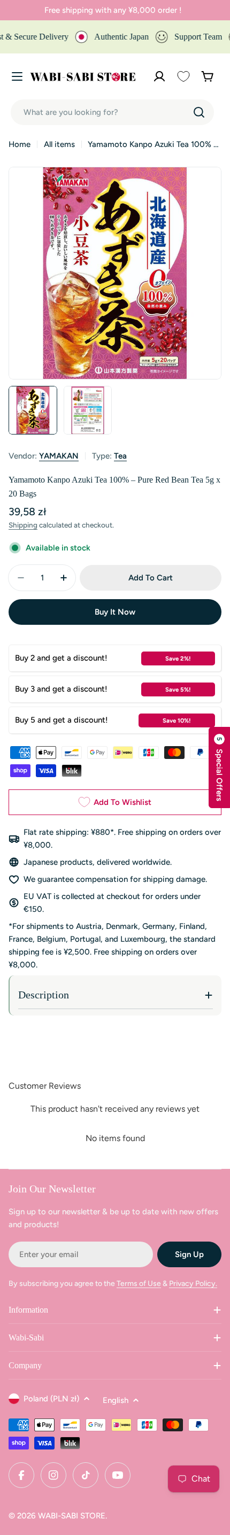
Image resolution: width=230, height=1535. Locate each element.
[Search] (199, 112)
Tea (120, 456)
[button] (219, 767)
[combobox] (112, 112)
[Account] (159, 76)
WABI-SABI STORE (71, 1516)
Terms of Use (139, 1283)
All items (59, 144)
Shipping (23, 525)
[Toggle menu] (17, 76)
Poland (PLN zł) (51, 1399)
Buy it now (115, 612)
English (115, 1400)
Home (19, 144)
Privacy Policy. (193, 1283)
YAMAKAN (59, 456)
